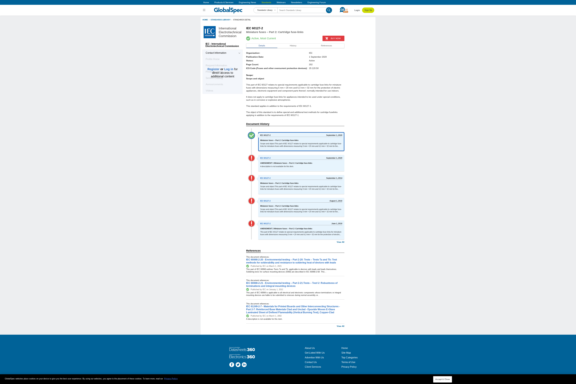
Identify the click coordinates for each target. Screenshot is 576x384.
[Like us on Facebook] (231, 365)
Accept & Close (442, 379)
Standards (266, 2)
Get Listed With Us (315, 352)
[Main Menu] (204, 10)
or (220, 69)
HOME (205, 20)
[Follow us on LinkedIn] (244, 365)
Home (206, 2)
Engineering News (247, 2)
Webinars (281, 2)
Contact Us (311, 362)
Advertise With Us (314, 357)
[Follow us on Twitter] (238, 365)
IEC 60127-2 (265, 158)
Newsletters (296, 2)
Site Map (346, 352)
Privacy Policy (349, 367)
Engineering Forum (317, 2)
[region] (288, 379)
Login (357, 10)
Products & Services (223, 2)
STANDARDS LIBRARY (221, 20)
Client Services (313, 367)
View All (340, 242)
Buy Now (336, 38)
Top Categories (349, 357)
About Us (310, 348)
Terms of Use (348, 362)
